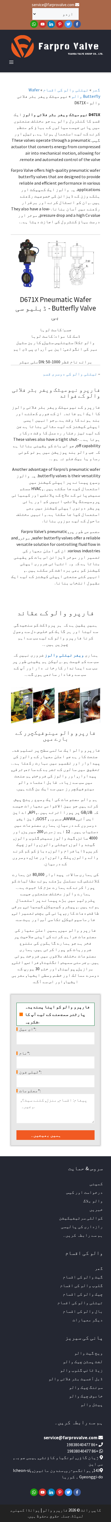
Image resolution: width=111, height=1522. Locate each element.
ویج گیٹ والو (88, 1353)
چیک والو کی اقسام (83, 1294)
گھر (96, 89)
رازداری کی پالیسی (82, 1226)
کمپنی (96, 1183)
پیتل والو (92, 1404)
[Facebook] (77, 24)
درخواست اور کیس (84, 1192)
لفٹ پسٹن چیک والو (83, 1361)
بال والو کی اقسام (83, 1311)
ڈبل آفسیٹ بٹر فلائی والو (75, 1378)
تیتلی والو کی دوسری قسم (70, 373)
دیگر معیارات (87, 1319)
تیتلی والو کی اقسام (66, 89)
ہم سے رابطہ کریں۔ (83, 1235)
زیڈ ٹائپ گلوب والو (81, 1370)
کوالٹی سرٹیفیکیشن (81, 1218)
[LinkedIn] (51, 24)
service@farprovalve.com (53, 4)
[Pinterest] (60, 24)
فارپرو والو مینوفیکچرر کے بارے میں (55, 735)
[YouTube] (42, 24)
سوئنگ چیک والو (86, 1387)
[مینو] (11, 62)
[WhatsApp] (34, 24)
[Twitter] (68, 24)
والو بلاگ (93, 1200)
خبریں (96, 1209)
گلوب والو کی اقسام (81, 1285)
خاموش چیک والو (86, 1395)
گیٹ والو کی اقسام (83, 1276)
